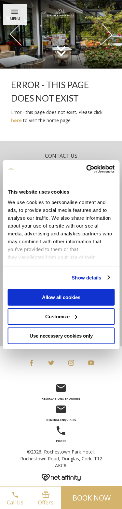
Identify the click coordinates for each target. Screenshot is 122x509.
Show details (86, 277)
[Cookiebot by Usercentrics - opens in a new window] (87, 169)
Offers (45, 502)
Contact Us (61, 155)
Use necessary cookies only (61, 335)
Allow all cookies (61, 297)
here (17, 120)
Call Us (15, 502)
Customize (57, 316)
